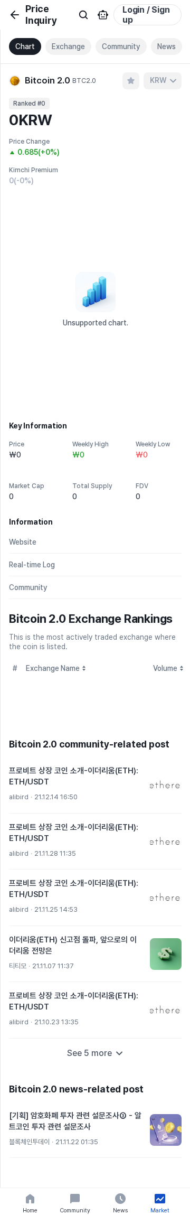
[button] (95, 785)
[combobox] (163, 80)
